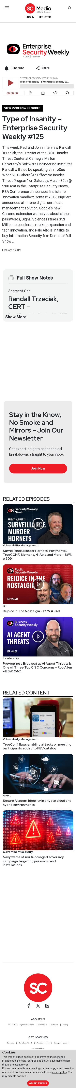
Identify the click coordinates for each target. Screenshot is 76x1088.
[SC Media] (38, 8)
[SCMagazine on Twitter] (38, 1005)
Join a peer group (60, 1043)
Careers (54, 1024)
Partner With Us (38, 1048)
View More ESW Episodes (22, 108)
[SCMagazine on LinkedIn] (47, 1005)
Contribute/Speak (25, 1043)
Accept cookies (38, 1083)
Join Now (38, 468)
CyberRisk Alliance (27, 1024)
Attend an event (43, 1043)
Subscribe (10, 1043)
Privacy (65, 1024)
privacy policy (59, 1072)
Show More (15, 316)
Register (45, 17)
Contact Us (43, 1024)
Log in (30, 17)
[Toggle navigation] (7, 7)
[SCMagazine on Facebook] (29, 1005)
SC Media (11, 1024)
